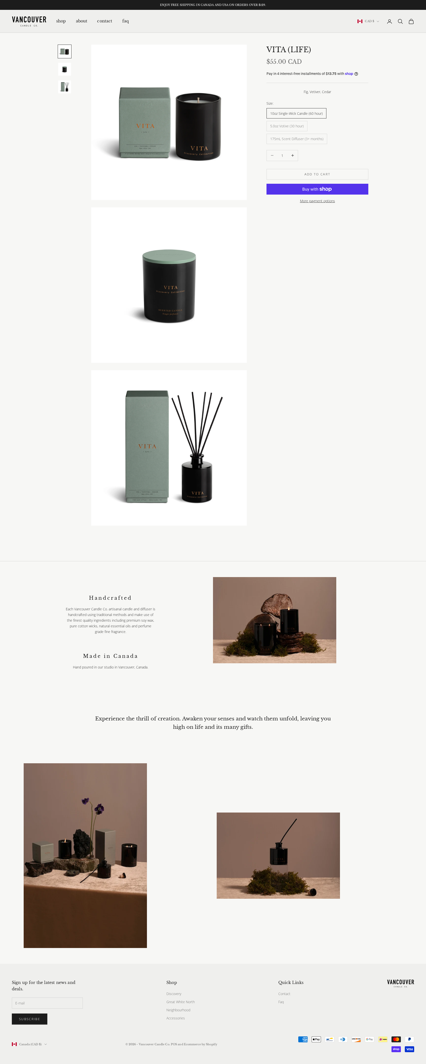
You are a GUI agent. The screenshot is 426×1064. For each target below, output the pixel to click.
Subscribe (29, 1019)
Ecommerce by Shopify (200, 1044)
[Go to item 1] (64, 51)
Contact (104, 21)
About (82, 21)
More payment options (317, 201)
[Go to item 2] (64, 69)
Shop (61, 21)
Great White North (180, 1001)
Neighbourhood (178, 1010)
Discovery (173, 993)
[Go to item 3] (64, 87)
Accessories (175, 1018)
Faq (125, 21)
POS (174, 1044)
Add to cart (317, 174)
